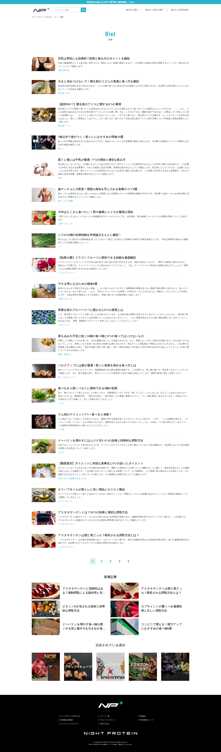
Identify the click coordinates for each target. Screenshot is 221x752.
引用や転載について (146, 720)
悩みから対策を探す (180, 10)
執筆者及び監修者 (66, 720)
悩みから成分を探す (154, 10)
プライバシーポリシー (107, 720)
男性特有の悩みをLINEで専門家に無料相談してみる (110, 2)
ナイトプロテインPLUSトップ (44, 17)
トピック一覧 (104, 716)
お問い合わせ (104, 724)
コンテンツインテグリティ (69, 724)
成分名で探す (132, 10)
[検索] (83, 10)
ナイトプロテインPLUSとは (70, 716)
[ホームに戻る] (41, 9)
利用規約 (143, 716)
